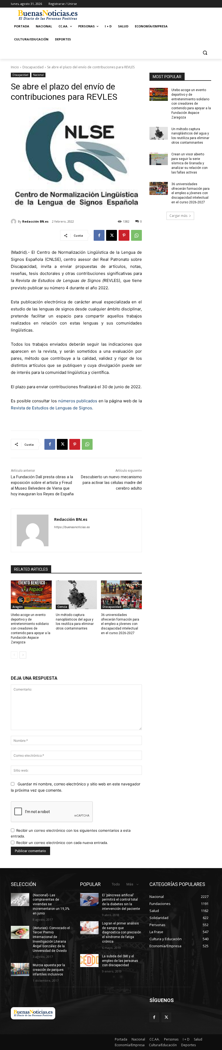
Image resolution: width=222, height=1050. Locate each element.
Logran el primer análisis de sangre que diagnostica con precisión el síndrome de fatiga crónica (121, 932)
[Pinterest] (124, 235)
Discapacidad (33, 67)
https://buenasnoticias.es (72, 527)
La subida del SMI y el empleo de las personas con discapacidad (120, 960)
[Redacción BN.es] (14, 221)
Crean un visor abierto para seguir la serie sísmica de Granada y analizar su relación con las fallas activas (189, 163)
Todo (116, 884)
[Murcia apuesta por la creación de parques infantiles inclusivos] (20, 969)
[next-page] (22, 655)
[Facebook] (99, 235)
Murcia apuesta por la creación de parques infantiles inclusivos (49, 969)
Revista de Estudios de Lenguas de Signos (51, 407)
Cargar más (178, 215)
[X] (111, 235)
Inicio (15, 67)
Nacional (38, 75)
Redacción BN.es (35, 221)
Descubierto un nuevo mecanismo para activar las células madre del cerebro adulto (111, 482)
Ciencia (62, 607)
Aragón (17, 607)
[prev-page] (14, 655)
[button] (204, 52)
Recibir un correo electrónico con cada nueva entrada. (62, 842)
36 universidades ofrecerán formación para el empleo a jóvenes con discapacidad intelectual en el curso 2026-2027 (120, 624)
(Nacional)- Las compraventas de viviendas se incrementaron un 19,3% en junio (51, 904)
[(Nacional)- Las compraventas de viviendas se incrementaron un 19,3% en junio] (20, 899)
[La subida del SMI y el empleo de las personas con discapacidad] (89, 960)
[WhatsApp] (136, 235)
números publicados (77, 400)
